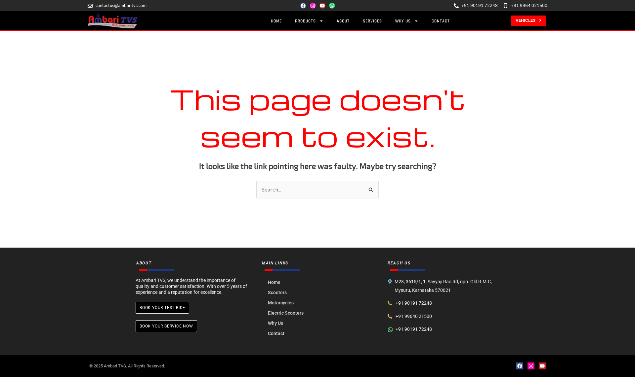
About (343, 21)
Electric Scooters (286, 313)
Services (372, 21)
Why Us (403, 21)
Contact (441, 21)
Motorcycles (281, 302)
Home (276, 21)
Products (305, 21)
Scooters (277, 292)
